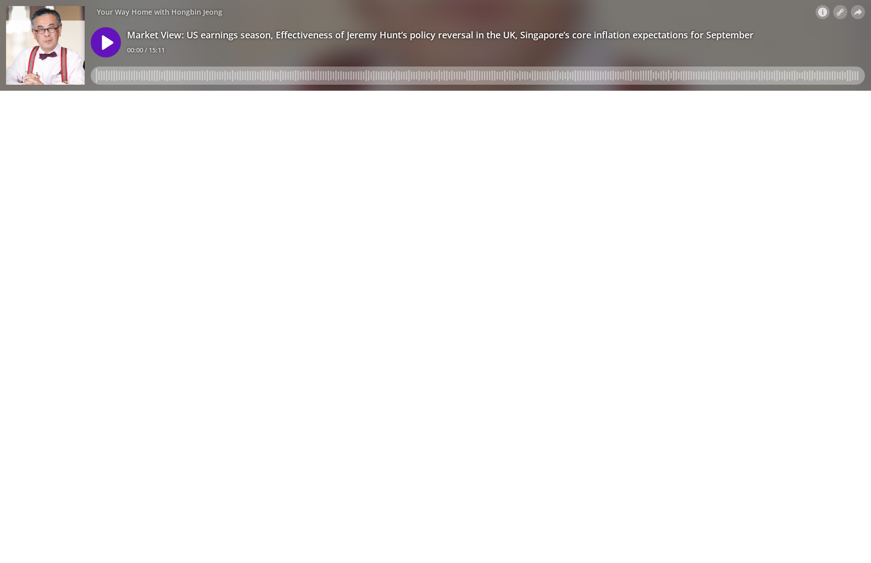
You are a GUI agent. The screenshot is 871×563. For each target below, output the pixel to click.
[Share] (858, 12)
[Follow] (840, 12)
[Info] (823, 12)
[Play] (106, 42)
